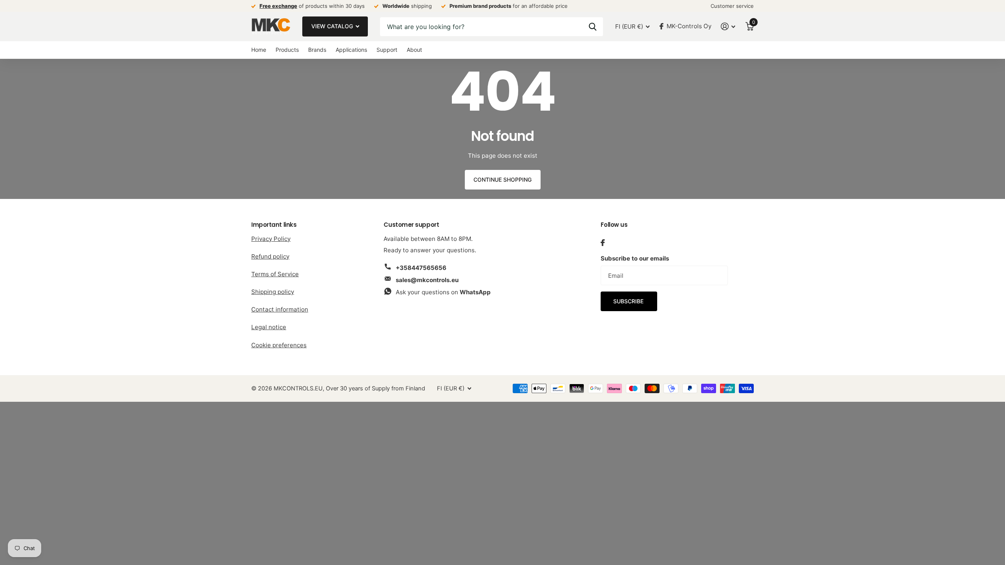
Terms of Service (275, 274)
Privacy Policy (271, 238)
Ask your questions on (443, 292)
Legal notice (268, 327)
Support (386, 49)
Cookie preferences (279, 345)
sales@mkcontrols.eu (427, 280)
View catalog (332, 26)
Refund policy (270, 256)
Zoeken (592, 26)
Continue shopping (502, 179)
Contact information (279, 309)
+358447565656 (421, 268)
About (414, 49)
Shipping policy (272, 291)
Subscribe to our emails (635, 258)
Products (287, 49)
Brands (317, 49)
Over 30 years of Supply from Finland (375, 388)
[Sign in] (728, 26)
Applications (351, 49)
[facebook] (603, 242)
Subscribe (629, 301)
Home (258, 49)
